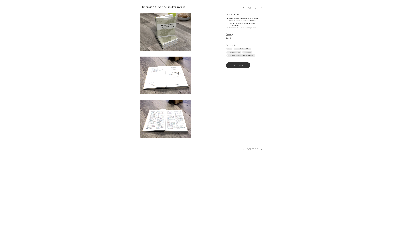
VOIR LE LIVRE (238, 65)
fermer (252, 7)
